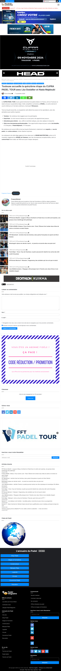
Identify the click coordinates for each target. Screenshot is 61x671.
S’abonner (30, 398)
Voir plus (4, 614)
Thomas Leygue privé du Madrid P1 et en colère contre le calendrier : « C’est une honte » (25, 508)
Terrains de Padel (6, 657)
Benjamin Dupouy (24, 215)
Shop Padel (5, 617)
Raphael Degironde (24, 258)
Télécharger (16, 193)
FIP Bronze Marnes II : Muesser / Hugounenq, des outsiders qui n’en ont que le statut (33, 260)
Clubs (8, 79)
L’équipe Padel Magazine (8, 607)
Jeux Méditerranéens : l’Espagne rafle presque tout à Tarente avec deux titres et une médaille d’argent (28, 495)
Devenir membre (10, 1)
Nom (3, 312)
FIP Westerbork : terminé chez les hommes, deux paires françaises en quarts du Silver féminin (26, 478)
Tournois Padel (40, 83)
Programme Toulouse (6, 193)
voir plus (41, 551)
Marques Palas (6, 626)
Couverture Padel (6, 635)
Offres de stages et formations (39, 607)
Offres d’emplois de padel (37, 604)
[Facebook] (5, 97)
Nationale (34, 83)
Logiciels (4, 629)
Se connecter (34, 601)
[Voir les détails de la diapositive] (30, 73)
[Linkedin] (17, 97)
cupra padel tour (10, 284)
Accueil (4, 79)
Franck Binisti (7, 93)
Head (24, 83)
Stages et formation (7, 620)
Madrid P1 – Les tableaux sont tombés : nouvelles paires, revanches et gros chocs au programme (27, 501)
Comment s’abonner (36, 598)
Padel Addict (5, 654)
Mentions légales (33, 667)
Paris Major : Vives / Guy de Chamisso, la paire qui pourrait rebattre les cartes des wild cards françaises (28, 489)
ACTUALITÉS (10, 83)
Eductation (5, 638)
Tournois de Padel (7, 651)
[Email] (29, 97)
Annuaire (22, 669)
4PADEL (21, 79)
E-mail (4, 317)
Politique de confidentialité (45, 667)
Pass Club (27, 669)
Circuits (4, 632)
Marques (28, 83)
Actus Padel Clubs (14, 79)
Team (40, 669)
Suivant (57, 73)
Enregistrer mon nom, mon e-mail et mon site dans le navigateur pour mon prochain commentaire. (28, 323)
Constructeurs (6, 623)
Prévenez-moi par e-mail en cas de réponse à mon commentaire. (19, 325)
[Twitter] (11, 97)
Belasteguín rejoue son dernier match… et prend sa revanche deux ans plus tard (32, 243)
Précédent (4, 73)
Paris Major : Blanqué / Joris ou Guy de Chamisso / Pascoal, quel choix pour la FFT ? (23, 498)
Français (47, 1)
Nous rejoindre (34, 669)
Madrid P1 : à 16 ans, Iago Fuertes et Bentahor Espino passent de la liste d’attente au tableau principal (34, 8)
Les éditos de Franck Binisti (9, 601)
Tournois (2, 1)
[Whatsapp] (23, 97)
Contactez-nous (6, 604)
